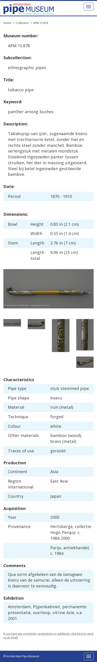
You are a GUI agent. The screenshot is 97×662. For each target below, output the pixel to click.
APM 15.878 (40, 23)
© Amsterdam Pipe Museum (21, 656)
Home (7, 23)
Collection (22, 23)
